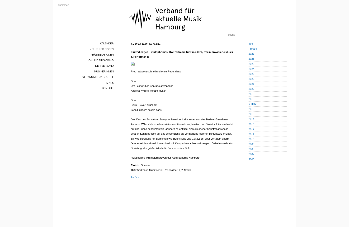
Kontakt (108, 88)
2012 (251, 129)
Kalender (107, 43)
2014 (251, 119)
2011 (251, 134)
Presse (253, 48)
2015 (251, 114)
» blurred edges (102, 49)
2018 (251, 99)
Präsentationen (102, 54)
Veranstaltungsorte (98, 77)
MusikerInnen (104, 71)
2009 (251, 144)
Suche (231, 34)
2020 (251, 88)
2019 (251, 94)
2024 (251, 68)
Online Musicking (101, 60)
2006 (251, 159)
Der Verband (104, 65)
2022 (251, 78)
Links (110, 82)
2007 (251, 154)
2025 (251, 63)
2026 (251, 58)
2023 (251, 73)
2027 (251, 53)
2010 (251, 139)
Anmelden (63, 5)
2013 (251, 124)
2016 (251, 109)
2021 (251, 83)
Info (251, 43)
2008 (251, 149)
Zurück (135, 177)
